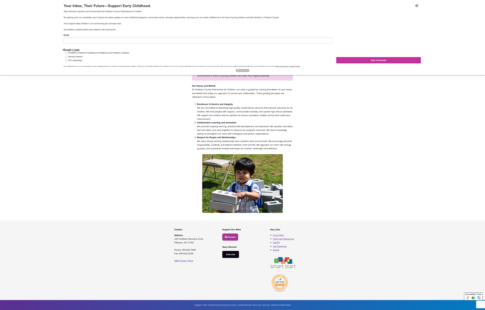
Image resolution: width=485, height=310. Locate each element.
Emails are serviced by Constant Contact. (287, 66)
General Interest (75, 56)
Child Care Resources (283, 239)
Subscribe (230, 254)
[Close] (417, 6)
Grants (276, 250)
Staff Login (266, 305)
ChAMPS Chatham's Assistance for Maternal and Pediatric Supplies (98, 52)
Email (66, 35)
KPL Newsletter (75, 60)
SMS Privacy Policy (183, 260)
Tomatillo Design (285, 305)
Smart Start (278, 235)
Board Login (257, 305)
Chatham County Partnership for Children (222, 305)
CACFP (276, 242)
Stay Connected (378, 60)
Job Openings (280, 246)
